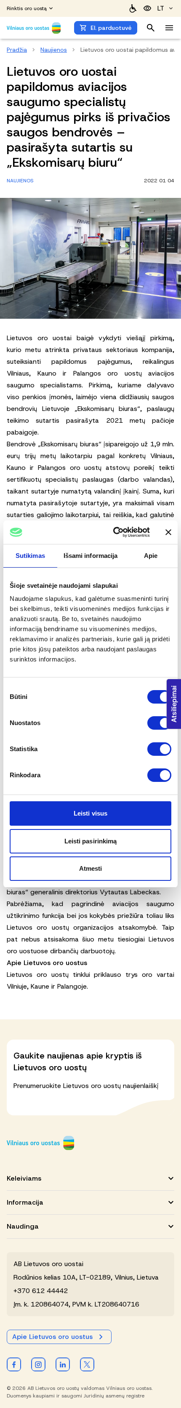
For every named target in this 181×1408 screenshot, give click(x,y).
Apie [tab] (150, 555)
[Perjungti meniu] (169, 28)
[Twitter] (87, 1364)
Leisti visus (90, 813)
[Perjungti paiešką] (151, 28)
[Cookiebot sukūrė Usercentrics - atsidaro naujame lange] (114, 532)
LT (160, 8)
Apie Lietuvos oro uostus (52, 1336)
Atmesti (90, 868)
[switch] (159, 723)
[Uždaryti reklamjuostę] (168, 532)
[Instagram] (38, 1364)
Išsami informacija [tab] (91, 555)
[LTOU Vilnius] (40, 1143)
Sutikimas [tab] (30, 555)
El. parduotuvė (111, 28)
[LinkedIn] (63, 1364)
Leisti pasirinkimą (90, 841)
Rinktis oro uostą (27, 8)
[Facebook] (14, 1364)
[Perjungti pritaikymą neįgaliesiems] (147, 8)
